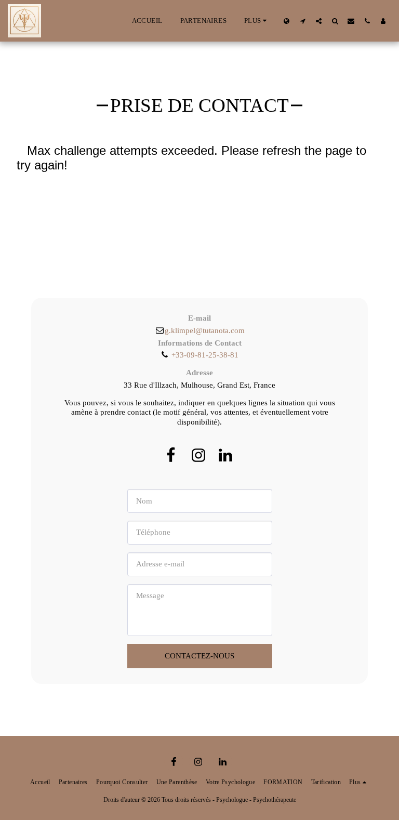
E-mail (199, 318)
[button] (302, 20)
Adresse (199, 372)
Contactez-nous (199, 656)
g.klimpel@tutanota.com (204, 330)
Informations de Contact (200, 343)
